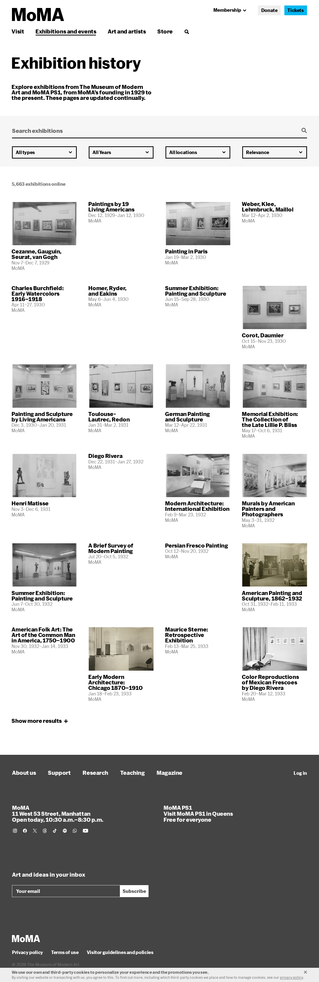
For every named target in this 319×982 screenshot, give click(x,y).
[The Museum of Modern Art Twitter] (35, 831)
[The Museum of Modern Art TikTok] (55, 831)
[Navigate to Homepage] (38, 14)
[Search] (186, 31)
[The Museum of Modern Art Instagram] (15, 831)
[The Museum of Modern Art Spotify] (65, 831)
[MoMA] (26, 938)
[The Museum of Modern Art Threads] (45, 831)
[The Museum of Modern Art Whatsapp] (75, 831)
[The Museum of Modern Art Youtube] (85, 831)
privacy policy (291, 977)
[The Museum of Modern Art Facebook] (25, 831)
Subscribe (134, 891)
